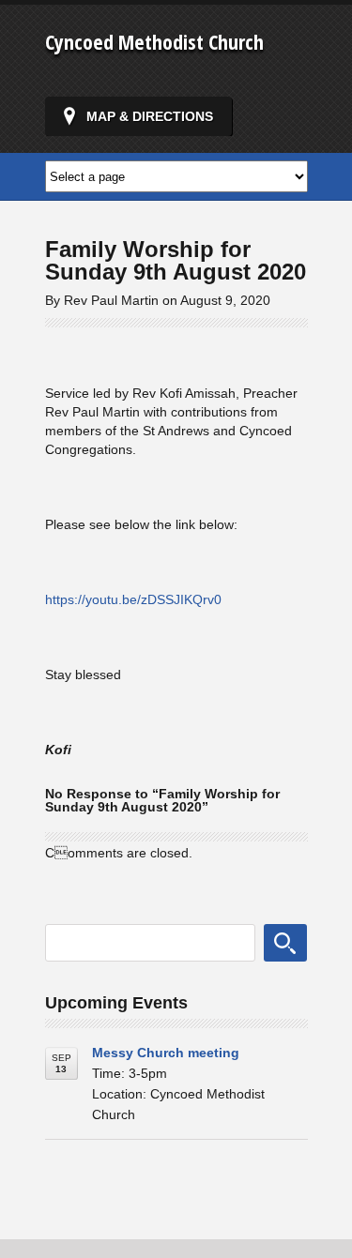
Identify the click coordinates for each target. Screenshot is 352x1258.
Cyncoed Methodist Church (154, 41)
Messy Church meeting (165, 1052)
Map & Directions (149, 116)
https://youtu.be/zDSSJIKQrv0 (133, 599)
